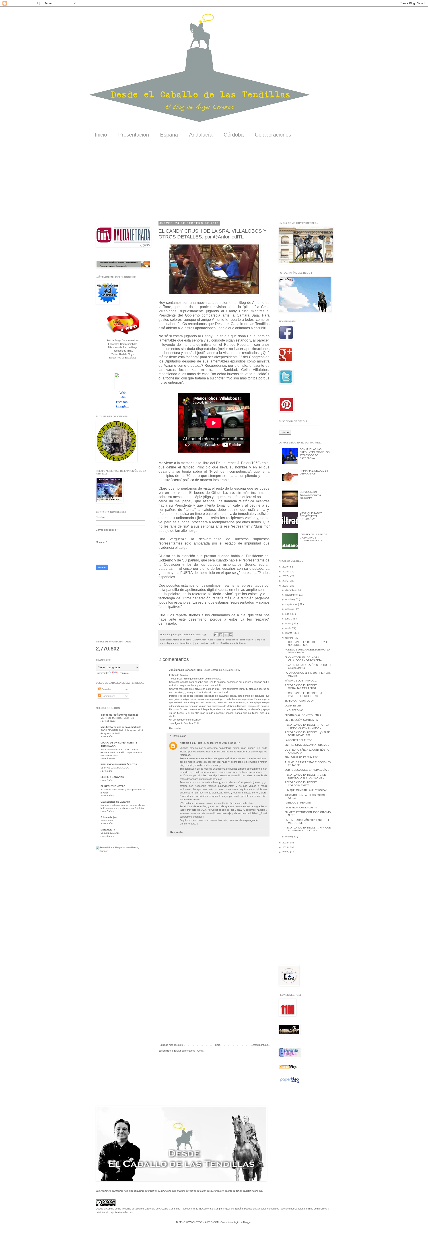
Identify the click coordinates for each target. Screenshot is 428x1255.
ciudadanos (232, 639)
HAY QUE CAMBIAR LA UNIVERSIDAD (306, 790)
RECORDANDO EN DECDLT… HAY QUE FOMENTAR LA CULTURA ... (308, 829)
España (169, 135)
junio (288, 618)
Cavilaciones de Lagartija (115, 801)
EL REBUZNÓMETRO (113, 786)
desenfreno (186, 643)
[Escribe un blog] (220, 634)
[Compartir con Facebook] (230, 634)
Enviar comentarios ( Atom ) (189, 1050)
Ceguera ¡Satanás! (110, 833)
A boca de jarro (109, 817)
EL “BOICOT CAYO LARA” (299, 700)
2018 (285, 571)
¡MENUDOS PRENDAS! (298, 802)
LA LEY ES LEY (293, 705)
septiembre (291, 604)
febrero (289, 637)
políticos (214, 643)
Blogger (247, 1222)
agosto (289, 609)
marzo (289, 633)
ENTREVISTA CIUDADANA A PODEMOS (307, 744)
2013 (285, 847)
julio (287, 614)
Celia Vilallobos (216, 639)
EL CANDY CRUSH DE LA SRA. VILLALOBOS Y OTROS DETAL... (305, 659)
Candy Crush (200, 639)
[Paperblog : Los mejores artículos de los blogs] (290, 1082)
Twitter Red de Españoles (122, 357)
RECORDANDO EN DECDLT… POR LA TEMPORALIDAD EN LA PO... (307, 726)
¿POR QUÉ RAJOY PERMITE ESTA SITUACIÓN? (311, 516)
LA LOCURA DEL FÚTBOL (299, 740)
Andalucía (200, 135)
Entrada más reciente (171, 1045)
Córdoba (234, 135)
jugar (196, 643)
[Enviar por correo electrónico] (216, 634)
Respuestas (179, 736)
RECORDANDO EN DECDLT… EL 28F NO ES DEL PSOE (306, 643)
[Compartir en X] (225, 634)
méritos (205, 643)
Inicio (101, 135)
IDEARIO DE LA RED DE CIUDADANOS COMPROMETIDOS (313, 537)
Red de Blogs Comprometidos (123, 340)
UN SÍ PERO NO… (295, 710)
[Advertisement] (214, 182)
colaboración (247, 639)
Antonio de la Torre (181, 639)
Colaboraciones (273, 135)
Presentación (133, 135)
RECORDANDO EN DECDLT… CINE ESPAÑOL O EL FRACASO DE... (305, 776)
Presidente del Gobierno (233, 643)
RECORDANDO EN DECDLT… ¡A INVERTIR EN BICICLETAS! (303, 694)
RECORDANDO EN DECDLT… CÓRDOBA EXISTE (302, 784)
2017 (285, 576)
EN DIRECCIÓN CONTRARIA (301, 720)
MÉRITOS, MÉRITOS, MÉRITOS (117, 718)
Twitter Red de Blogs (122, 354)
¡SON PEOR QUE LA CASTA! (301, 807)
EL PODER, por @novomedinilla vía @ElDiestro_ (310, 495)
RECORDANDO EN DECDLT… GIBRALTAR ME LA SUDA (302, 687)
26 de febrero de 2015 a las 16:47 (222, 742)
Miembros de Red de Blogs (122, 347)
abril (287, 628)
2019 (285, 566)
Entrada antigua (259, 1045)
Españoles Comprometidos (122, 344)
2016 (285, 581)
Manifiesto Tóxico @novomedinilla (121, 727)
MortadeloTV (108, 829)
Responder (175, 728)
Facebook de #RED (122, 350)
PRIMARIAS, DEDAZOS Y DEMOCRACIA (314, 472)
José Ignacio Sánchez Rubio (186, 670)
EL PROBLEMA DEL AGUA (115, 767)
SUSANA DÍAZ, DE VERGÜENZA (303, 715)
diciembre (290, 590)
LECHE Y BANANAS (112, 777)
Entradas (106, 689)
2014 (285, 842)
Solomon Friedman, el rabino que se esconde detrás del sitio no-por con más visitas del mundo (121, 752)
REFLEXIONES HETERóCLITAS (119, 764)
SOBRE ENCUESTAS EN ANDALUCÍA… (307, 769)
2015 (285, 585)
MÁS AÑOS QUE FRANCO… (301, 680)
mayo (288, 623)
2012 (285, 852)
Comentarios (108, 696)
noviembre (291, 594)
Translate (123, 673)
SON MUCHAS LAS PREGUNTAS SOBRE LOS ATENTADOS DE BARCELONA (314, 454)
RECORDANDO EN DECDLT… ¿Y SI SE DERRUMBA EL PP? (307, 734)
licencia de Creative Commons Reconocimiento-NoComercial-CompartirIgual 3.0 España (195, 1208)
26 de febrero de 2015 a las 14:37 (222, 670)
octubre (289, 599)
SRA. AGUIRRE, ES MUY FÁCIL (302, 757)
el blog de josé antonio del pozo (119, 714)
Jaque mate (107, 820)
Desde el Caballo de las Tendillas (113, 1208)
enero (288, 836)
